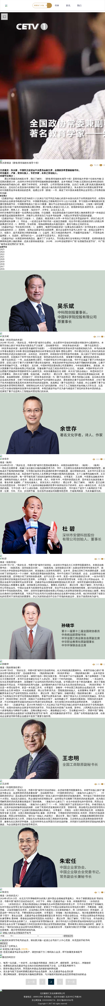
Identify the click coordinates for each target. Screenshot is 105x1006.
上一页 (31, 982)
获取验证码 (68, 936)
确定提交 (3, 943)
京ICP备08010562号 (65, 1000)
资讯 (68, 5)
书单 (57, 5)
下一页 (71, 982)
